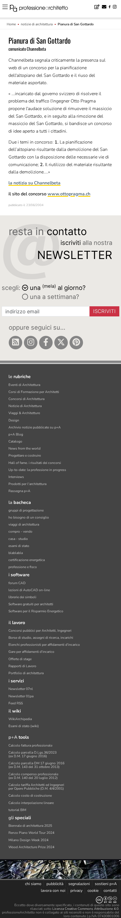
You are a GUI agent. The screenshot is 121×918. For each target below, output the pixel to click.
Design (13, 420)
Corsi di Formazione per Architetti (33, 392)
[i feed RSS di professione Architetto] (15, 342)
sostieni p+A (106, 883)
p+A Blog (15, 434)
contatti (110, 890)
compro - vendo (20, 531)
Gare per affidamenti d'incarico (31, 651)
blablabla (15, 553)
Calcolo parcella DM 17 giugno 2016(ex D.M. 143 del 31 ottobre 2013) (36, 765)
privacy (76, 890)
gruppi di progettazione (26, 510)
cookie (93, 890)
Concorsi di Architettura (26, 399)
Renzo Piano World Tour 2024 (31, 832)
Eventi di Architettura (24, 385)
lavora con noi (53, 890)
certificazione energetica (26, 560)
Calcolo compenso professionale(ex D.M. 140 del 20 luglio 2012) (33, 776)
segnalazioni (79, 883)
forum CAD (17, 583)
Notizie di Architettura (25, 406)
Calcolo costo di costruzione (30, 795)
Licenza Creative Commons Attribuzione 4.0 (85, 908)
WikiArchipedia (20, 719)
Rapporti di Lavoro (22, 666)
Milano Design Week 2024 (28, 840)
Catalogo (15, 441)
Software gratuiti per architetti (30, 604)
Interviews (16, 477)
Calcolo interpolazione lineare (31, 803)
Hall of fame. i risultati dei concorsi (34, 463)
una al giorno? (58, 287)
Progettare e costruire (24, 455)
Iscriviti (104, 311)
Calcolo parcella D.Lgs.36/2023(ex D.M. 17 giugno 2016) (32, 754)
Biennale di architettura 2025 (30, 825)
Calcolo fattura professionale (30, 745)
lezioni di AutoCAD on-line (29, 590)
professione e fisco (22, 567)
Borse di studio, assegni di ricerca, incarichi (40, 637)
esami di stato (18, 546)
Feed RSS (15, 703)
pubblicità (54, 883)
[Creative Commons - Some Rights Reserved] (60, 899)
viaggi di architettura (23, 524)
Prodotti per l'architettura (27, 484)
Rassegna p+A (19, 491)
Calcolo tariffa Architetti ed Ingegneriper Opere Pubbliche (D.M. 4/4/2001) (36, 787)
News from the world (24, 448)
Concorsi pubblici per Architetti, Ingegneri (39, 630)
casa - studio (18, 539)
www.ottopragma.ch (69, 194)
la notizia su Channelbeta (34, 183)
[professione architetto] (42, 9)
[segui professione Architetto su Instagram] (30, 342)
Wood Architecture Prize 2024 (31, 847)
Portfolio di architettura (26, 673)
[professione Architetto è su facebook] (46, 342)
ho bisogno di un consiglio (28, 517)
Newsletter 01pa (20, 696)
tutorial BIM (17, 810)
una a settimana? (53, 296)
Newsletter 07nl (20, 689)
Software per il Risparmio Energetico (35, 611)
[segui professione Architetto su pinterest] (76, 342)
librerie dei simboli (22, 597)
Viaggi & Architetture (24, 413)
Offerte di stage (20, 659)
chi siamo (33, 883)
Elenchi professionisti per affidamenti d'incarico (44, 644)
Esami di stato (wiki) (23, 726)
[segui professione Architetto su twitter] (61, 342)
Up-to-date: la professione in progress (37, 470)
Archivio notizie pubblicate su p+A (34, 427)
